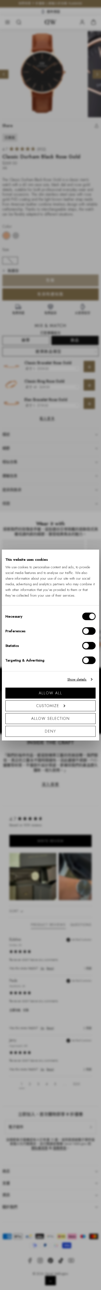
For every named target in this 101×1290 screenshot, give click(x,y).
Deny (50, 731)
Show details (77, 679)
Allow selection (50, 718)
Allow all (50, 693)
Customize (47, 705)
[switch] (89, 631)
